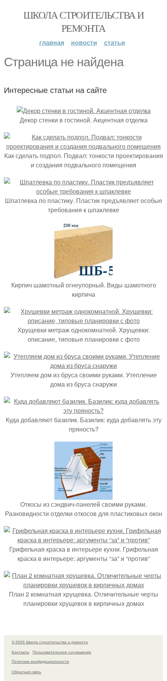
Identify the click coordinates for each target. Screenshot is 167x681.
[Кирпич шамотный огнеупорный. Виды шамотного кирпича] (83, 275)
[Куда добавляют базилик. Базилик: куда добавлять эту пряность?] (83, 410)
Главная (51, 42)
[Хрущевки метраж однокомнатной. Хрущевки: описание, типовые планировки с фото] (83, 320)
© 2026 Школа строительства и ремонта (50, 642)
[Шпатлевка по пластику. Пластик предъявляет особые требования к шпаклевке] (83, 191)
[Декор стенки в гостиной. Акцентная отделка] (84, 110)
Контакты (20, 652)
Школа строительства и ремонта (83, 21)
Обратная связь (26, 671)
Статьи (114, 42)
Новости (84, 42)
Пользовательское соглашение (62, 652)
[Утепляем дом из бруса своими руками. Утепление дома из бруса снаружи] (83, 365)
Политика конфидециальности (40, 661)
